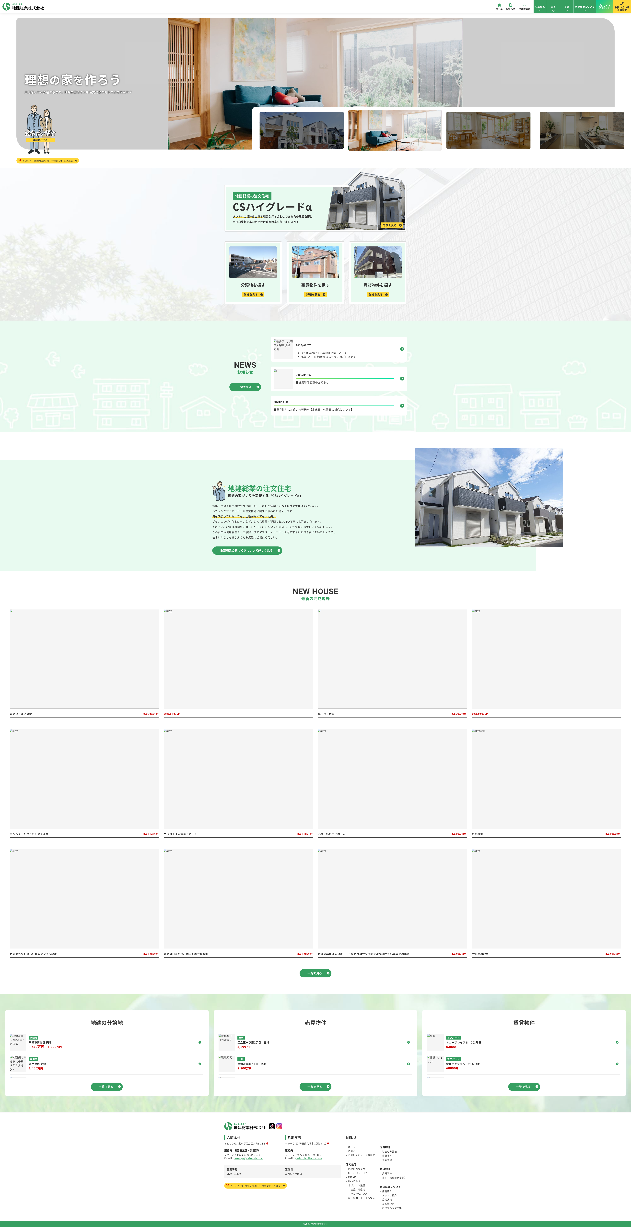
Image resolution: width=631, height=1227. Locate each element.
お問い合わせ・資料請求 (361, 1155)
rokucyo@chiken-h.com (248, 1158)
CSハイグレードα (357, 1172)
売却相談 (387, 1159)
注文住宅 (540, 6)
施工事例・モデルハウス (361, 1197)
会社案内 (387, 1199)
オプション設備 (356, 1185)
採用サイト (605, 6)
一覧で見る (244, 387)
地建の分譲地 (389, 1151)
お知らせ (510, 8)
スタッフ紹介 (389, 1195)
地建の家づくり (356, 1168)
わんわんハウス (359, 1193)
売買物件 (387, 1155)
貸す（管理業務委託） (394, 1177)
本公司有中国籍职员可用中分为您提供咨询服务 (47, 160)
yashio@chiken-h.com (308, 1158)
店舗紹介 (387, 1191)
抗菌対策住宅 (358, 1189)
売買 (553, 6)
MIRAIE (352, 1177)
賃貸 (566, 6)
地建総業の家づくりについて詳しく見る (246, 550)
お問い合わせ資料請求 (622, 9)
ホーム (499, 8)
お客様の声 (524, 8)
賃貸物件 (387, 1173)
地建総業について (585, 6)
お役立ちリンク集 (392, 1207)
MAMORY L (354, 1181)
